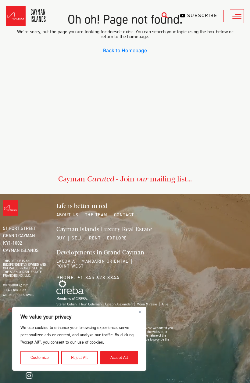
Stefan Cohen (66, 304)
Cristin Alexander (118, 304)
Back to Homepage (125, 50)
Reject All (79, 357)
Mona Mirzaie (147, 304)
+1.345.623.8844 (98, 277)
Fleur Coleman (90, 304)
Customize (39, 357)
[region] (79, 339)
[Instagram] (29, 375)
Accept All (119, 357)
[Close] (140, 312)
